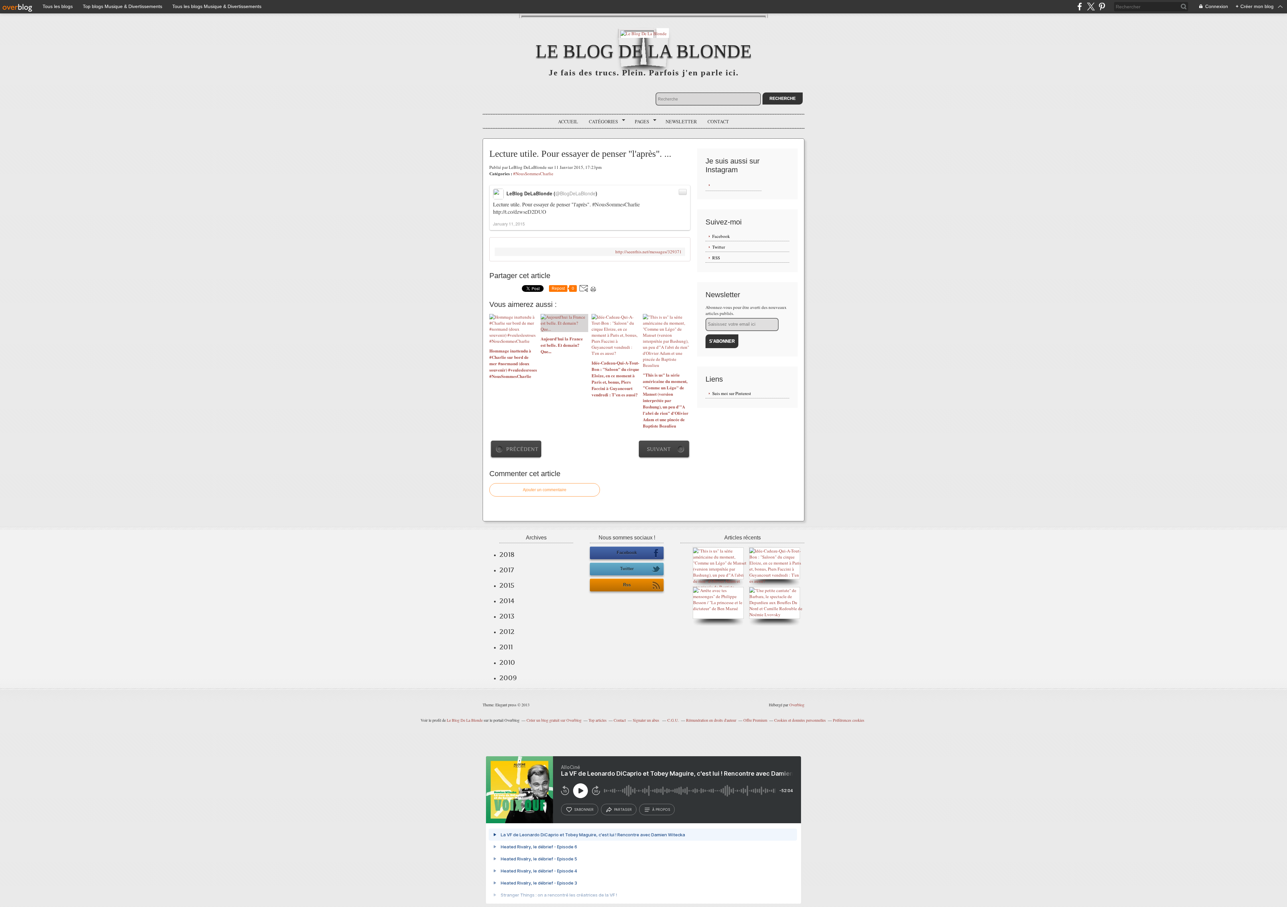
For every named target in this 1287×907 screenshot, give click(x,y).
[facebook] (1080, 6)
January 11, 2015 (509, 223)
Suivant (659, 449)
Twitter (718, 247)
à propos (661, 809)
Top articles (598, 720)
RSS (716, 258)
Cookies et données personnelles (800, 720)
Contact (718, 121)
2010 (507, 662)
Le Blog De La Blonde (644, 51)
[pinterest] (1102, 6)
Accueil (568, 121)
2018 (506, 554)
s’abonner (584, 809)
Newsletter (681, 121)
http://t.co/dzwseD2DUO (519, 211)
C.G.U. (673, 720)
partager (623, 809)
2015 (506, 585)
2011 (506, 647)
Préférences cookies (848, 720)
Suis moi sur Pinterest (731, 393)
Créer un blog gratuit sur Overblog (554, 720)
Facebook (721, 236)
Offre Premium (755, 720)
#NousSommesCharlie (533, 174)
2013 (506, 616)
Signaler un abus (646, 720)
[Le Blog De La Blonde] (643, 33)
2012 (506, 632)
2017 (506, 570)
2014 (506, 601)
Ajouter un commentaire (544, 490)
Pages (639, 121)
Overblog (796, 704)
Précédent (522, 449)
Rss (627, 584)
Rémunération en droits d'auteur (711, 720)
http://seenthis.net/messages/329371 (648, 251)
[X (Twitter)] (1091, 6)
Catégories (601, 121)
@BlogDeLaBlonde (575, 193)
